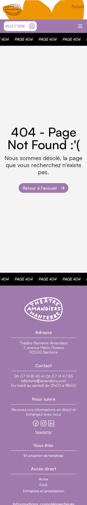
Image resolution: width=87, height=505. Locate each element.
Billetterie (15, 26)
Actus (43, 479)
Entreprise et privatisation (43, 491)
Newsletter (43, 432)
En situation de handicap (43, 455)
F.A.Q (43, 485)
